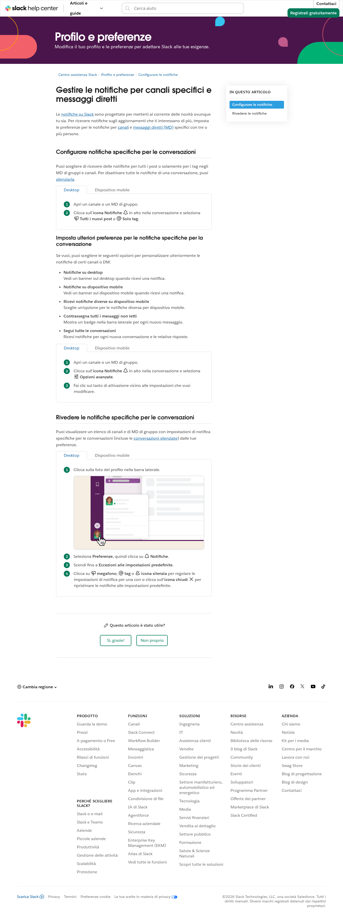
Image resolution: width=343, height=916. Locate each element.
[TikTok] (323, 687)
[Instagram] (281, 687)
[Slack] (24, 795)
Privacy (54, 896)
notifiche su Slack (77, 114)
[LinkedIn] (271, 687)
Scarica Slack (28, 896)
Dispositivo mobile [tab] (112, 190)
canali (123, 127)
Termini (70, 896)
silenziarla (65, 179)
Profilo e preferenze (117, 74)
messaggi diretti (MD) (153, 127)
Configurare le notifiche (158, 74)
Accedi (250, 8)
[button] (115, 640)
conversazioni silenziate (156, 438)
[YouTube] (313, 687)
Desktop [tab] (71, 190)
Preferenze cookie (95, 896)
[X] (302, 687)
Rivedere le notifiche (249, 113)
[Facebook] (292, 687)
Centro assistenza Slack (78, 74)
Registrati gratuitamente (313, 13)
